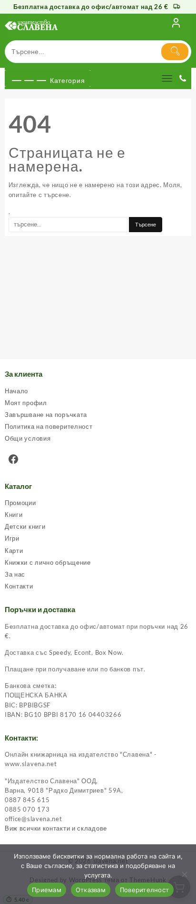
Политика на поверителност (49, 426)
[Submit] (174, 51)
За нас (15, 574)
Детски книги (25, 526)
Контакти (19, 586)
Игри (12, 538)
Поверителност (144, 890)
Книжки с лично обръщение (48, 562)
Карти (14, 550)
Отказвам (91, 890)
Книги (14, 514)
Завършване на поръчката (46, 414)
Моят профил (26, 403)
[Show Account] (176, 24)
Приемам (46, 890)
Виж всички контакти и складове (56, 828)
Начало (16, 391)
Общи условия (27, 438)
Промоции (20, 502)
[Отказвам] (184, 874)
